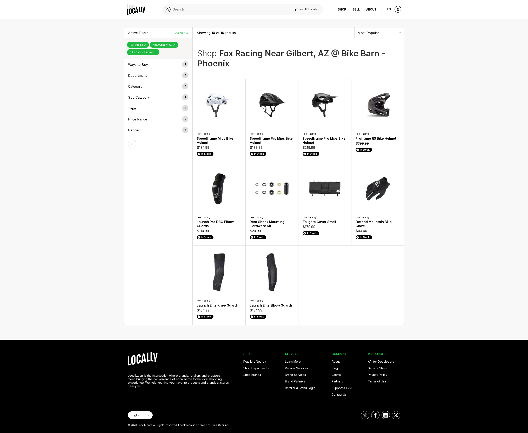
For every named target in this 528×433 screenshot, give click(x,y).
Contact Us (339, 394)
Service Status (378, 368)
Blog (335, 368)
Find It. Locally (308, 9)
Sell (356, 9)
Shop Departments (256, 368)
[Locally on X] (396, 415)
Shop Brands (252, 374)
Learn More (293, 361)
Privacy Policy (377, 374)
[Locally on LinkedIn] (386, 415)
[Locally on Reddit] (365, 415)
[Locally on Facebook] (375, 415)
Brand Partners (295, 381)
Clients (336, 374)
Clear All (181, 32)
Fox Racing (137, 44)
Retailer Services (296, 368)
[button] (158, 64)
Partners (337, 381)
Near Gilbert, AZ (163, 44)
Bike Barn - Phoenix (142, 52)
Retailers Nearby (254, 361)
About (371, 9)
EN (389, 9)
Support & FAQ (342, 388)
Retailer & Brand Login (300, 388)
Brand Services (295, 374)
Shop (342, 9)
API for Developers (381, 361)
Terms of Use (377, 381)
